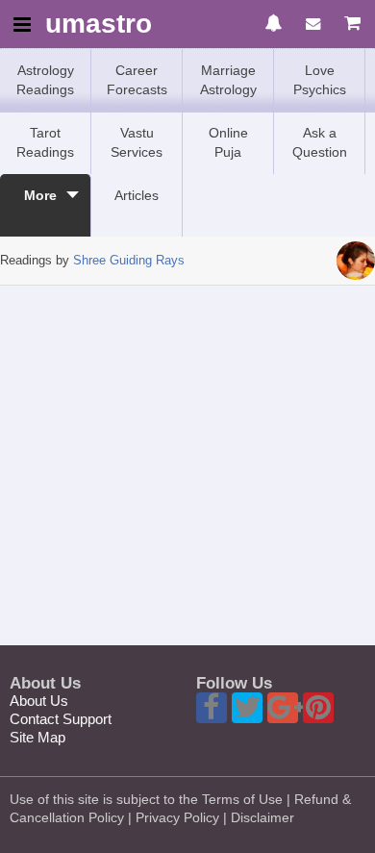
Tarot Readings (45, 142)
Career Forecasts (137, 80)
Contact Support (61, 719)
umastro (98, 24)
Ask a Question (319, 142)
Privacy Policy (177, 817)
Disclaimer (262, 817)
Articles (136, 195)
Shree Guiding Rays (129, 260)
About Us (39, 700)
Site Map (37, 737)
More (40, 195)
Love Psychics (319, 80)
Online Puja (228, 142)
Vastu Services (136, 142)
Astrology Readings (45, 80)
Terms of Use (242, 799)
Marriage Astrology (228, 80)
